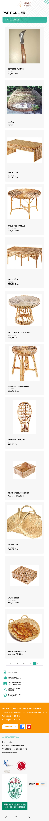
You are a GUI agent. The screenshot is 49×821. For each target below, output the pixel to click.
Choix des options (24, 473)
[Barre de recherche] (29, 817)
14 (27, 664)
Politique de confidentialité (13, 745)
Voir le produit (25, 56)
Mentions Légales (9, 752)
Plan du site (7, 742)
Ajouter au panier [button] (24, 50)
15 (31, 664)
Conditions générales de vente (14, 749)
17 (38, 664)
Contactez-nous (10, 727)
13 (24, 664)
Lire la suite (24, 102)
